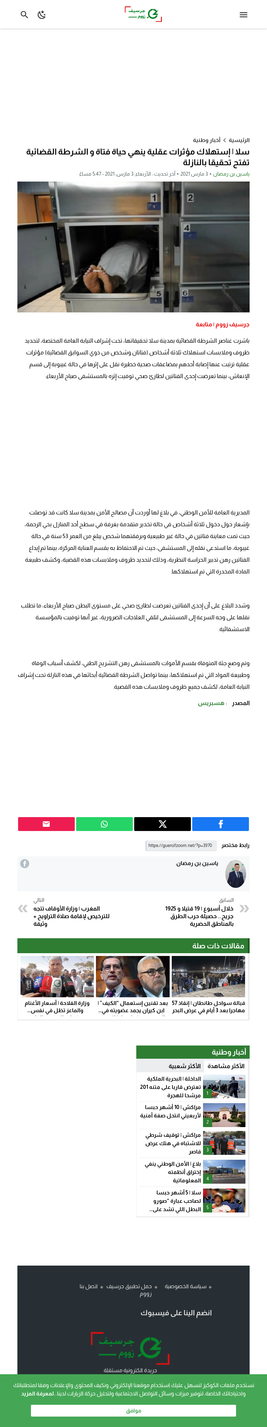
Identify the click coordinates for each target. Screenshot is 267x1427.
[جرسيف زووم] (130, 1348)
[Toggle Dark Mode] (42, 14)
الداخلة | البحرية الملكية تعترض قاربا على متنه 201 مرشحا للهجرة (170, 1087)
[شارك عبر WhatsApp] (104, 824)
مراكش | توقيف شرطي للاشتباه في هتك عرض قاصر (173, 1143)
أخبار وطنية (206, 140)
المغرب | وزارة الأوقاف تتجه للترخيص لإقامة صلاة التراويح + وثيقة (71, 912)
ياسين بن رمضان (231, 174)
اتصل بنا (89, 1286)
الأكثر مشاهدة (226, 1066)
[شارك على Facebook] (220, 824)
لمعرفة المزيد (37, 1393)
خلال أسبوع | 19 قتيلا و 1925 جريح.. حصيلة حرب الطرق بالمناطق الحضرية (199, 912)
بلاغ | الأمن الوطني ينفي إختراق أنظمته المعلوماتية (173, 1172)
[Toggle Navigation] (245, 14)
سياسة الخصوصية (186, 1286)
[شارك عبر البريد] (46, 824)
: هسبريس (212, 703)
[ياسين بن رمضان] (235, 874)
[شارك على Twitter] (162, 824)
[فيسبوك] (24, 863)
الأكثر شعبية (185, 1066)
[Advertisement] (133, 82)
